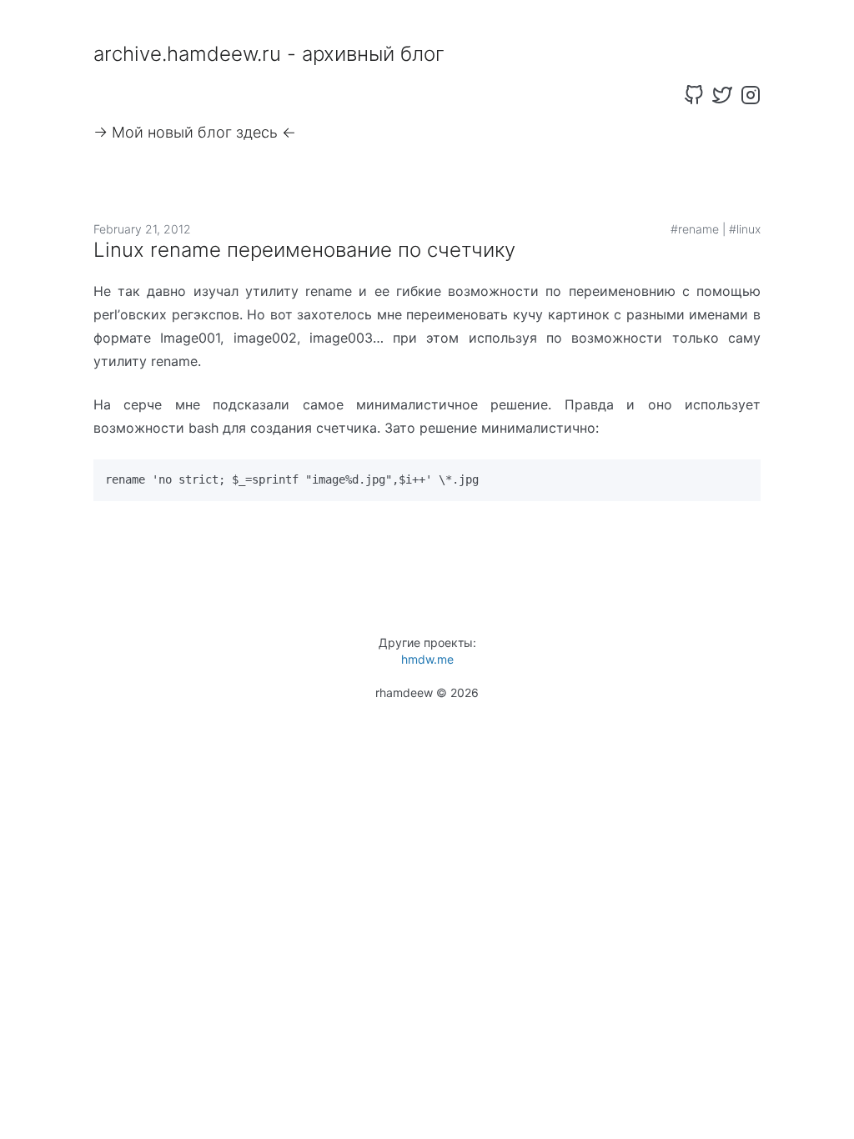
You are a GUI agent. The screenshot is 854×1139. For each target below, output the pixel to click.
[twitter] (722, 95)
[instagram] (751, 95)
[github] (694, 95)
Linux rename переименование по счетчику (304, 250)
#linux (745, 229)
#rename (695, 229)
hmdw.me (427, 659)
